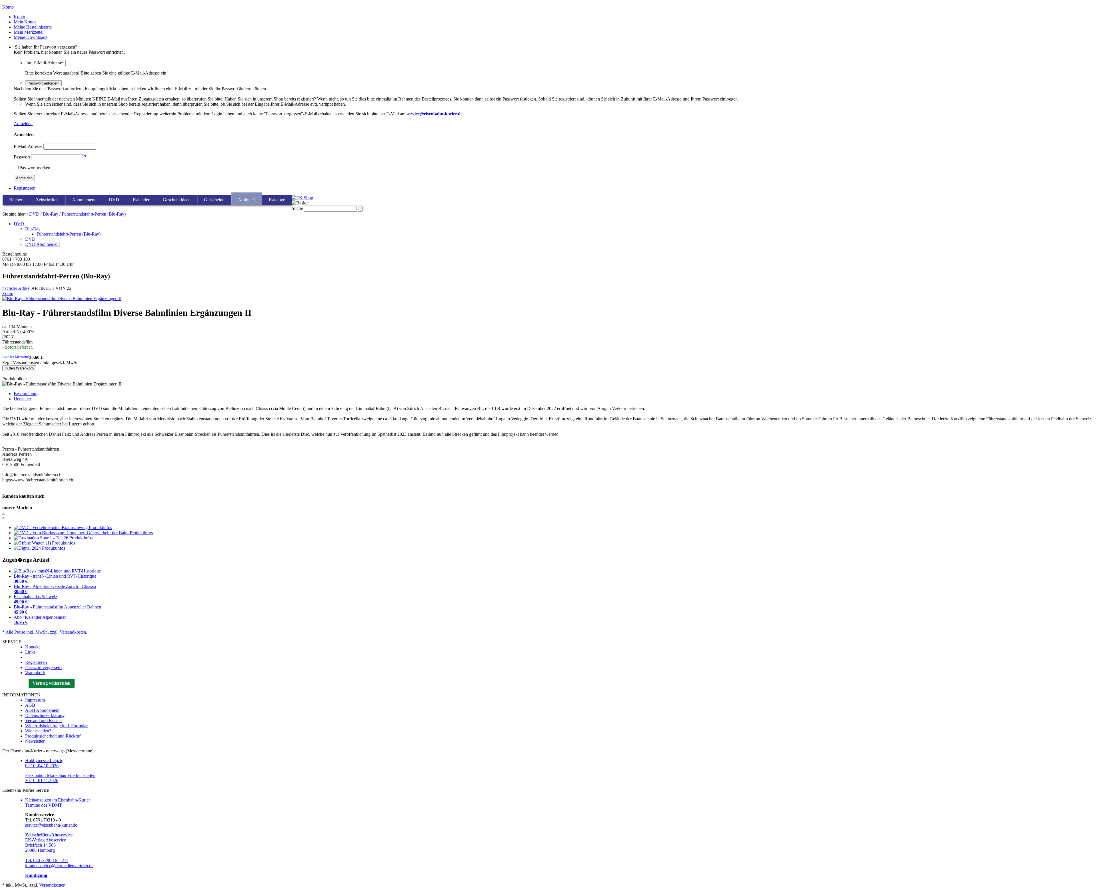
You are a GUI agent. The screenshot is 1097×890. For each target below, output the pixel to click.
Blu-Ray (50, 214)
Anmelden (23, 123)
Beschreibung (26, 393)
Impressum (35, 700)
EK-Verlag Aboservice (45, 839)
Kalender (141, 199)
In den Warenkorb (19, 368)
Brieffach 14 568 (40, 845)
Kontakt (32, 646)
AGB (30, 705)
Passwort (22, 156)
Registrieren (24, 188)
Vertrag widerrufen (52, 683)
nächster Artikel (16, 288)
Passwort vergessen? (43, 667)
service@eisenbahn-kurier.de (51, 825)
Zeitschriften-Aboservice (49, 834)
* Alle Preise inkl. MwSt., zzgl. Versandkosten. (44, 632)
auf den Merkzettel (15, 356)
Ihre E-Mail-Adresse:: (44, 62)
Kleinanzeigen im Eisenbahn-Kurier (57, 799)
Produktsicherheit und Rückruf (53, 736)
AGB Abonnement (42, 710)
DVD (114, 199)
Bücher (15, 199)
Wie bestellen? (38, 730)
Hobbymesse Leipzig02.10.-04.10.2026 (44, 763)
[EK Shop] (302, 197)
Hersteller (22, 398)
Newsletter (35, 741)
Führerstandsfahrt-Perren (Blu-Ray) (94, 214)
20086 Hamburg (40, 850)
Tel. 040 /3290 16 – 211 (46, 860)
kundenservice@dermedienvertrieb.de (59, 865)
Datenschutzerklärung (45, 715)
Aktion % (246, 199)
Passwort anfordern (43, 83)
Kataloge (277, 199)
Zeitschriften (47, 199)
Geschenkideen (177, 199)
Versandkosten (52, 885)
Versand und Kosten (43, 720)
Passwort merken (34, 167)
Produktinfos (100, 527)
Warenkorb (35, 672)
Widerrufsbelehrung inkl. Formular (56, 725)
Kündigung (36, 875)
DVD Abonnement (42, 244)
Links (30, 652)
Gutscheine (214, 199)
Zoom (7, 293)
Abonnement (83, 199)
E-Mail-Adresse (28, 146)
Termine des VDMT (43, 805)
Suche (297, 208)
